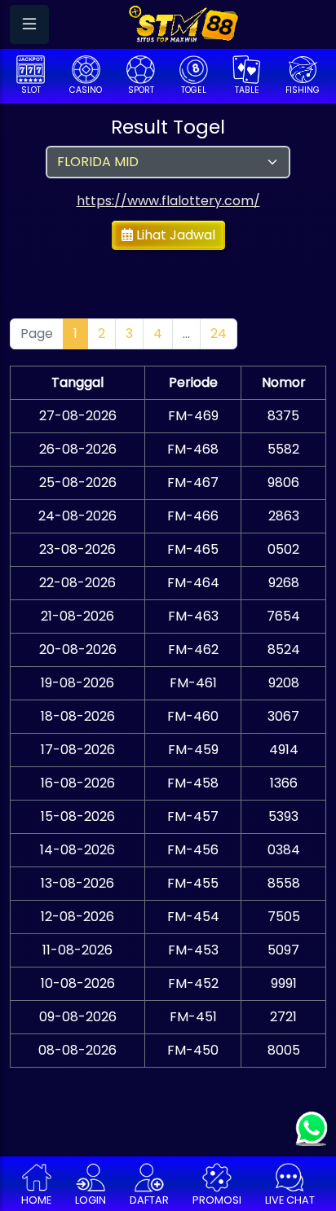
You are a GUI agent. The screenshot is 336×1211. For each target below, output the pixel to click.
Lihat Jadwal (174, 235)
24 (218, 333)
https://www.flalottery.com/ (168, 200)
